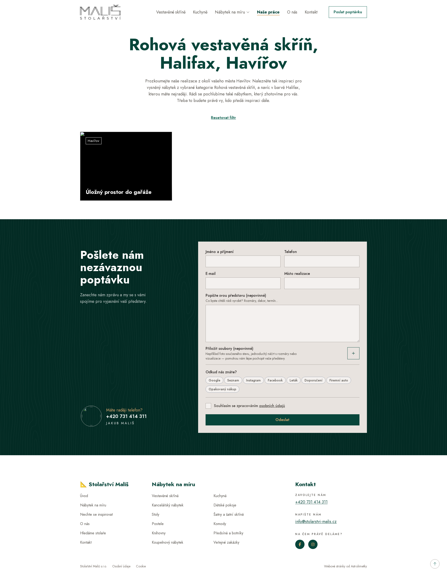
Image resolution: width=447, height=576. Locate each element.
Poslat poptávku (348, 12)
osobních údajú (272, 405)
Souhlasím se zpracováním (249, 405)
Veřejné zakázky (226, 542)
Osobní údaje (121, 566)
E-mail (211, 273)
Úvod (84, 496)
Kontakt (311, 12)
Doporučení (313, 380)
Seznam (233, 380)
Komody (219, 523)
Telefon (290, 251)
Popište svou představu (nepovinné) (236, 295)
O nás (292, 12)
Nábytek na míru (230, 12)
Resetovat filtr (223, 117)
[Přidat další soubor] (353, 353)
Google (214, 380)
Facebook (275, 380)
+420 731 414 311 (126, 416)
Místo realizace (297, 273)
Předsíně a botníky (228, 533)
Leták (294, 380)
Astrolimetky (359, 566)
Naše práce (268, 12)
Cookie (141, 566)
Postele (158, 523)
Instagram (253, 380)
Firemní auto (338, 380)
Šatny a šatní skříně (228, 514)
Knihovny (159, 533)
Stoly (155, 514)
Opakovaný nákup (222, 389)
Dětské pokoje (224, 505)
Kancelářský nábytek (167, 505)
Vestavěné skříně (171, 12)
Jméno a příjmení (220, 251)
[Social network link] (300, 544)
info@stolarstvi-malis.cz (316, 522)
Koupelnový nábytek (167, 542)
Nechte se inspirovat (96, 514)
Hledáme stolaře (93, 533)
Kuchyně (200, 12)
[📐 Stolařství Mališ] (100, 12)
